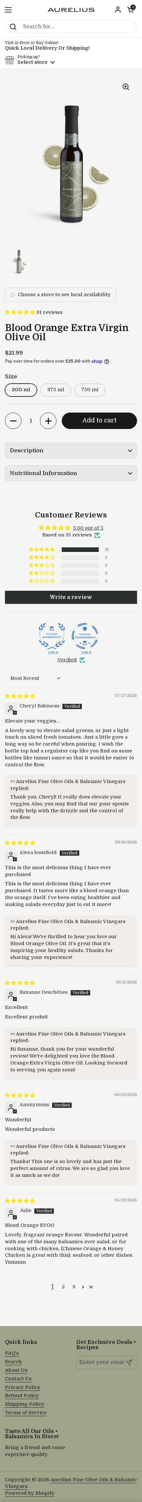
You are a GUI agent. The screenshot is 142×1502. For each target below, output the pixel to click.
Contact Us (18, 1379)
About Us (16, 1370)
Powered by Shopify (29, 1493)
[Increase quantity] (48, 421)
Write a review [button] (71, 597)
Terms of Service (26, 1413)
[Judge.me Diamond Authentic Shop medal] (52, 636)
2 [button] (63, 1287)
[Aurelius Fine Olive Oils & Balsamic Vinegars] (71, 9)
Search (13, 1362)
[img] (20, 696)
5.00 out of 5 (88, 528)
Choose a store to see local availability (64, 295)
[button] (130, 9)
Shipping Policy (24, 1404)
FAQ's (12, 1353)
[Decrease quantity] (13, 421)
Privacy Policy (22, 1387)
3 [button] (73, 1287)
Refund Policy (22, 1395)
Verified (67, 660)
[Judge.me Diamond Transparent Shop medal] (85, 636)
